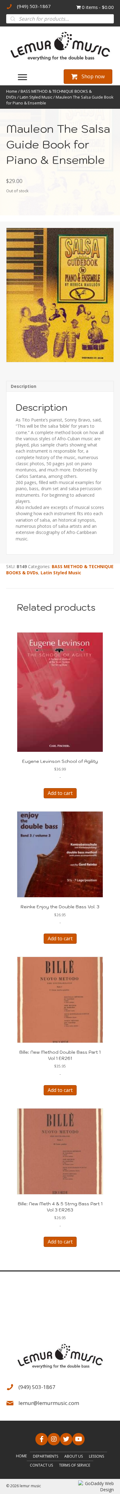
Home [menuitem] (21, 1456)
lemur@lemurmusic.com (48, 1402)
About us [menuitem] (73, 1456)
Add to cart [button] (60, 793)
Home (11, 91)
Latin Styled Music (36, 97)
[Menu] (22, 77)
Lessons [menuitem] (96, 1456)
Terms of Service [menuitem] (74, 1465)
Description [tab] (23, 386)
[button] (41, 1439)
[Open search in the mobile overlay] (60, 18)
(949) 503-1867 (34, 6)
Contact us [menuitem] (41, 1465)
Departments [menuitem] (45, 1456)
